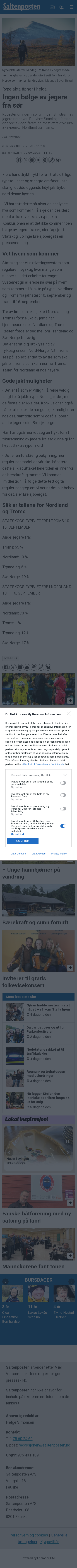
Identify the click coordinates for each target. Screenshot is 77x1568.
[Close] (70, 714)
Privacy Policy (59, 853)
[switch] (63, 783)
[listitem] (38, 775)
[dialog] (38, 784)
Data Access (38, 853)
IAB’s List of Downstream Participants (43, 764)
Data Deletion (18, 853)
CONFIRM (23, 841)
